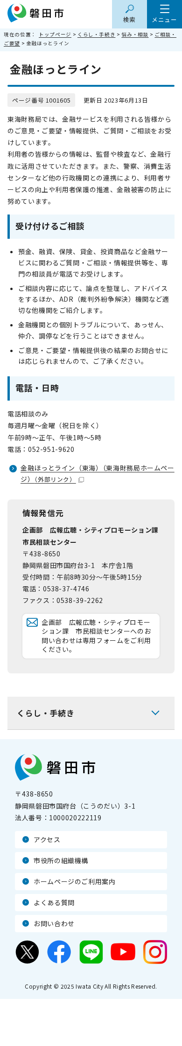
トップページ (55, 34)
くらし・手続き (96, 34)
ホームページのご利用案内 (75, 881)
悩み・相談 (134, 34)
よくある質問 (54, 902)
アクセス (47, 839)
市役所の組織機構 (61, 860)
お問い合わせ (54, 923)
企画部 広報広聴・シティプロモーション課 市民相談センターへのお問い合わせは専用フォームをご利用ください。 (96, 635)
